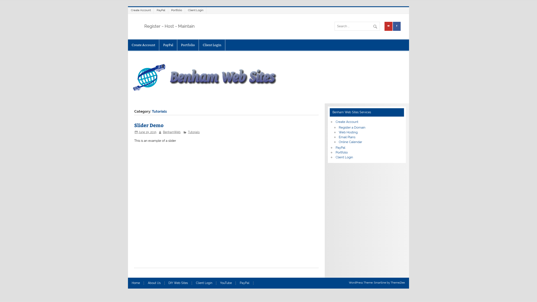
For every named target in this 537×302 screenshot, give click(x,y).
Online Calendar (350, 142)
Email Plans (347, 137)
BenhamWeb (172, 132)
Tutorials (194, 132)
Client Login (195, 10)
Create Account (141, 10)
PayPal (161, 10)
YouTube (226, 283)
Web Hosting (348, 132)
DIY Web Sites (178, 283)
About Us (154, 283)
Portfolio (176, 10)
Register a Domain (352, 127)
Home (136, 283)
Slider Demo (149, 125)
